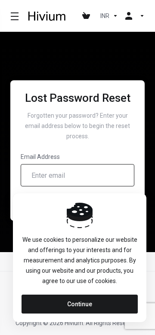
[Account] (133, 16)
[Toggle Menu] (13, 16)
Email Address (40, 156)
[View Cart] (88, 16)
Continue (79, 304)
